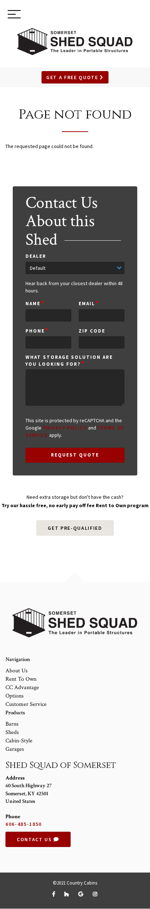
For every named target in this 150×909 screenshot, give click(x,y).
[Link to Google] (81, 894)
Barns (12, 724)
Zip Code (92, 331)
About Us (16, 671)
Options (14, 696)
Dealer (35, 256)
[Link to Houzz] (67, 894)
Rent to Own (20, 679)
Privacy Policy (65, 427)
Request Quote (75, 455)
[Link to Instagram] (95, 894)
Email (87, 303)
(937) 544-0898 (118, 15)
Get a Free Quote (73, 77)
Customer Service (26, 704)
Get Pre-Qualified (75, 528)
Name (32, 303)
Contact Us (35, 839)
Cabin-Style (18, 741)
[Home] (75, 41)
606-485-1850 (23, 824)
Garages (14, 749)
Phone (35, 331)
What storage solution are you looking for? (69, 360)
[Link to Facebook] (54, 894)
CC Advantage (22, 687)
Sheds (12, 732)
